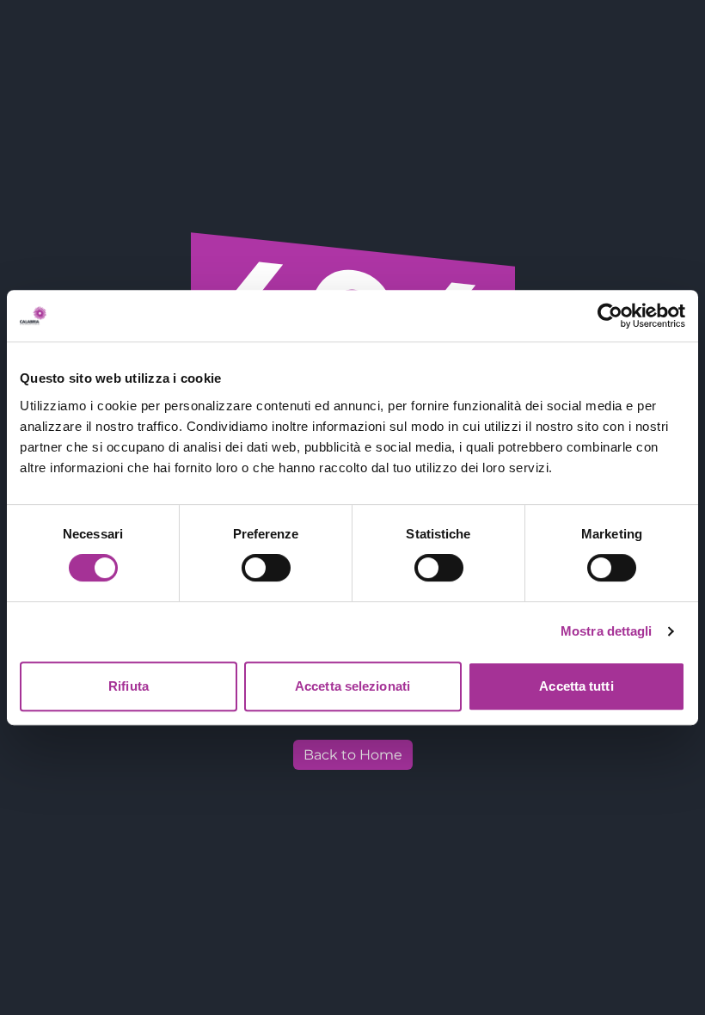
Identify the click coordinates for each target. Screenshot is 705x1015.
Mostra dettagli (607, 631)
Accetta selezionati (352, 686)
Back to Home (352, 755)
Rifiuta (128, 686)
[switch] (266, 567)
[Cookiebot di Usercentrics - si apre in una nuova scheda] (610, 316)
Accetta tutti (576, 686)
